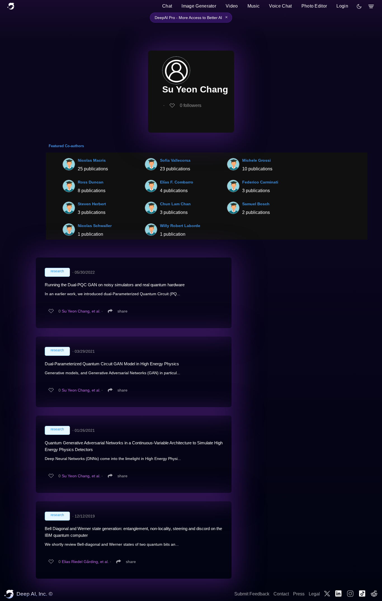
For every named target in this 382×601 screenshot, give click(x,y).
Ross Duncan (90, 182)
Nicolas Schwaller (95, 225)
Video (232, 6)
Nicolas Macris (92, 160)
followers (190, 105)
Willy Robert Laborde (180, 225)
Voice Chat (280, 6)
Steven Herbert (92, 204)
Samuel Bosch (256, 204)
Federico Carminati (260, 182)
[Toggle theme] (359, 6)
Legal (314, 594)
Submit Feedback (251, 594)
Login (342, 6)
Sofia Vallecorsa (175, 160)
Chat (167, 6)
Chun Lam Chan (175, 204)
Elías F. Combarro (176, 182)
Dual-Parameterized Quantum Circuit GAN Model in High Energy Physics (112, 363)
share (122, 311)
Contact (281, 594)
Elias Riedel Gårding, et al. (85, 561)
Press (299, 594)
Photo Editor (314, 6)
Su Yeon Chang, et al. (81, 311)
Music (253, 6)
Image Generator (198, 6)
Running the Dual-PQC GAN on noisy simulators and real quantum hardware (115, 284)
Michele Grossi (256, 160)
